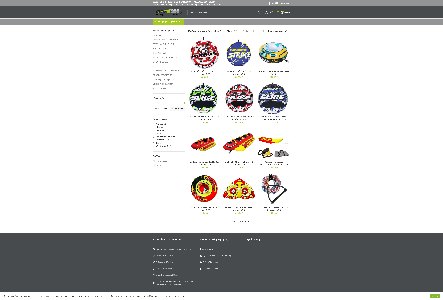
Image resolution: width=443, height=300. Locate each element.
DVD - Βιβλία (158, 35)
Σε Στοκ (159, 165)
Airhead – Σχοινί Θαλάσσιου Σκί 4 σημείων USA (274, 208)
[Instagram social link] (273, 3)
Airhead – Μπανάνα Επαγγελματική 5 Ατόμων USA (274, 163)
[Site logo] (169, 12)
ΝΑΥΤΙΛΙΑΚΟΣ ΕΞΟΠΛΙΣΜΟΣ (166, 70)
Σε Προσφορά (161, 161)
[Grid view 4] (262, 31)
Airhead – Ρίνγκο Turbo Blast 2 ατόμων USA (239, 208)
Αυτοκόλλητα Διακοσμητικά (165, 39)
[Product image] (204, 52)
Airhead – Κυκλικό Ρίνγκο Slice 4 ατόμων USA (239, 117)
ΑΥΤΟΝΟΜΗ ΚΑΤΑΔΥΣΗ (164, 44)
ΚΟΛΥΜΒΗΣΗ (159, 66)
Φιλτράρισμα (177, 109)
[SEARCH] (258, 12)
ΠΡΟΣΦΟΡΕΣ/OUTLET (162, 75)
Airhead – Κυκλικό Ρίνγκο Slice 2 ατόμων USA (204, 117)
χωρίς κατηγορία (160, 88)
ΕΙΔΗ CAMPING (160, 48)
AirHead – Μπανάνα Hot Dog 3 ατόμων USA (239, 163)
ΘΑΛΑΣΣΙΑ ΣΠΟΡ (161, 62)
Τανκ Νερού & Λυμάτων (163, 79)
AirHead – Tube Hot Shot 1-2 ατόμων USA (204, 72)
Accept (435, 296)
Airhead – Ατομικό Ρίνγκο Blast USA (274, 72)
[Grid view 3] (258, 31)
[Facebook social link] (269, 3)
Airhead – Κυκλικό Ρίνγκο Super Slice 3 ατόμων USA (274, 117)
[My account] (266, 12)
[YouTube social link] (277, 3)
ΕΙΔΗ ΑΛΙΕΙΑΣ (159, 53)
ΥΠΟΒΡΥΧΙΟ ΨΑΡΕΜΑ (163, 84)
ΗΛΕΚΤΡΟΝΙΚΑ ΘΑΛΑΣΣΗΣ (165, 57)
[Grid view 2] (254, 31)
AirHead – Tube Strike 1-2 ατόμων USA (239, 72)
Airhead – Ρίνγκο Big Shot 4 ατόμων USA (204, 208)
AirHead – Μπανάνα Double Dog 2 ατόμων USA (204, 163)
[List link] (174, 255)
